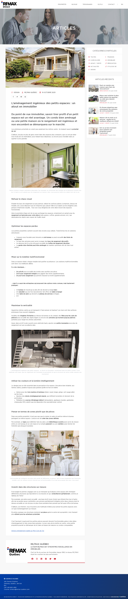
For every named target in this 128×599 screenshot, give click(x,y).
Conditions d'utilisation (94, 596)
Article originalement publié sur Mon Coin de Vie (27, 531)
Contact (111, 4)
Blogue (74, 4)
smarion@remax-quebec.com (20, 589)
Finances (110, 57)
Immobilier (111, 60)
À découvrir (95, 60)
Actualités (94, 66)
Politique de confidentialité (77, 596)
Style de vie (111, 66)
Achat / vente (95, 63)
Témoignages (87, 4)
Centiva (122, 596)
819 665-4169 (11, 587)
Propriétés (62, 4)
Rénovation (111, 63)
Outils (100, 4)
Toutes (93, 57)
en (122, 4)
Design (16, 92)
